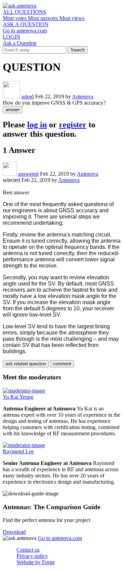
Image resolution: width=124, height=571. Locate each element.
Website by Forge (36, 562)
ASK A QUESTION (26, 24)
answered (28, 174)
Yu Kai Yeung (18, 397)
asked (27, 96)
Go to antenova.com (25, 30)
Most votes (15, 18)
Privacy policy (32, 556)
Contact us (28, 550)
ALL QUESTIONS (24, 12)
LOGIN (11, 37)
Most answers (43, 18)
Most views (71, 18)
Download (14, 532)
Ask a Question (20, 43)
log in (37, 124)
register (72, 124)
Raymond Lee (18, 451)
